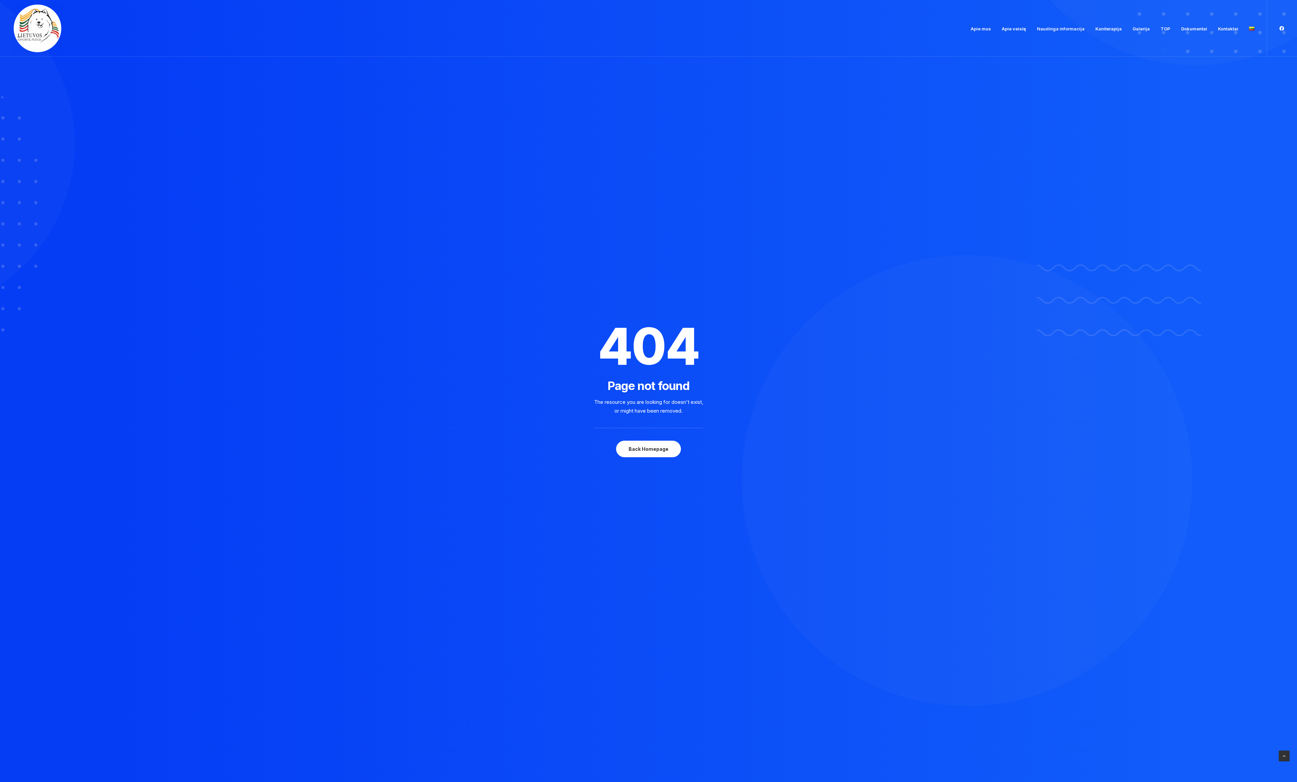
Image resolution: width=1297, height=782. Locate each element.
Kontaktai (1228, 28)
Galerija (1141, 28)
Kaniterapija (1108, 28)
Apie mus (981, 28)
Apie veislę (1014, 28)
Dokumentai (1194, 28)
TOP (1165, 28)
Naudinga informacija (1061, 28)
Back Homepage (648, 449)
